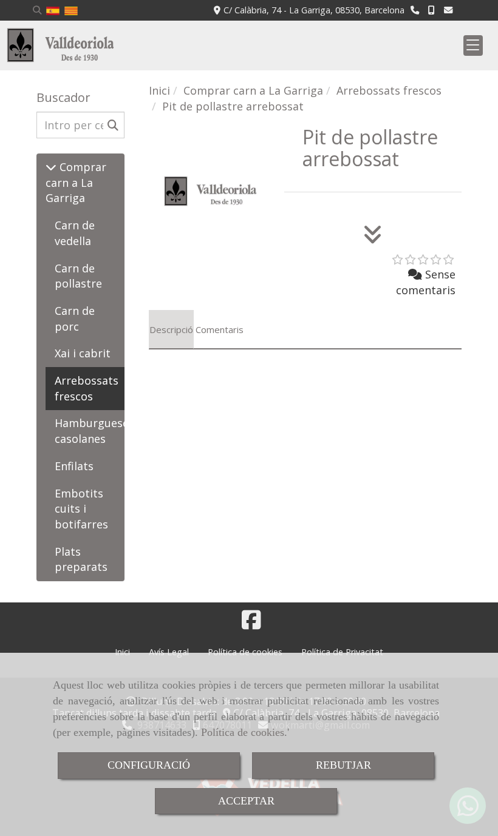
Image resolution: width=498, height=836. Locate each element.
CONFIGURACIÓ (148, 765)
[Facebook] (251, 623)
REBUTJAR (343, 765)
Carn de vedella (75, 233)
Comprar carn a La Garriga (76, 182)
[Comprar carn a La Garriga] (51, 167)
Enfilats (74, 466)
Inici (122, 652)
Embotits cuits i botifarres (81, 508)
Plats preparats (81, 559)
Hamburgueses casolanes (94, 431)
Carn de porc (75, 318)
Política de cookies (242, 732)
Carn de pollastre (78, 276)
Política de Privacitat (342, 652)
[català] (71, 10)
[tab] (171, 329)
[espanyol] (53, 10)
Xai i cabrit (83, 353)
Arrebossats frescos (86, 388)
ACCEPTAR (246, 801)
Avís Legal (169, 652)
